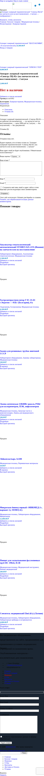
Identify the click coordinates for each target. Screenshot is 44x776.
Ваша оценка (5, 156)
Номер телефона (6, 708)
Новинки (8, 675)
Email (3, 183)
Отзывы (8, 683)
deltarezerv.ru (10, 747)
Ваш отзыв (5, 160)
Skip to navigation (6, 1)
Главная (3, 22)
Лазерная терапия (19, 24)
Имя (2, 179)
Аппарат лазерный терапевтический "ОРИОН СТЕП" (21, 67)
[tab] (8, 109)
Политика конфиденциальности (12, 751)
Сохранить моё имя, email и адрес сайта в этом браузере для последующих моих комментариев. (19, 188)
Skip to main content (20, 1)
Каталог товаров (14, 22)
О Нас (7, 677)
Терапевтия (4, 104)
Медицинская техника (30, 22)
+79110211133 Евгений (14, 665)
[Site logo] (22, 9)
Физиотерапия (6, 24)
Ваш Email (4, 702)
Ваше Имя (4, 696)
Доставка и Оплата (12, 681)
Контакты (8, 679)
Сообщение (4, 715)
